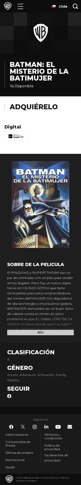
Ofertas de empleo (19, 452)
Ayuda (10, 467)
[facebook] (9, 397)
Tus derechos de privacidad (56, 457)
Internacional (15, 460)
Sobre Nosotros (16, 434)
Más (41, 332)
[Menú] (20, 6)
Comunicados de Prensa (17, 443)
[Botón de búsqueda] (75, 6)
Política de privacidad (52, 447)
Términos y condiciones (53, 436)
